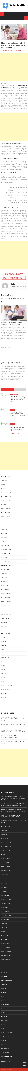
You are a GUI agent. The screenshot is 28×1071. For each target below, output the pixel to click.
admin (19, 50)
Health (13, 410)
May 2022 (4, 626)
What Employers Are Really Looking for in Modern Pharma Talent (17, 413)
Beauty (3, 641)
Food (3, 677)
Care (2, 649)
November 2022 (6, 606)
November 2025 (6, 496)
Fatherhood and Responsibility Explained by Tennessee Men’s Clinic (17, 428)
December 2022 (6, 602)
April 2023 (4, 585)
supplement (14, 394)
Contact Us (5, 1061)
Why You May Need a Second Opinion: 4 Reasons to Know (11, 323)
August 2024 (5, 529)
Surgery (4, 694)
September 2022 (6, 614)
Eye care (4, 673)
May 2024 (4, 537)
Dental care (5, 657)
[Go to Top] (24, 1064)
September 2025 (6, 500)
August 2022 (5, 618)
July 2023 (4, 573)
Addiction (4, 637)
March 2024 (5, 545)
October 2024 (5, 525)
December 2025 (6, 492)
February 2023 (6, 594)
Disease (3, 665)
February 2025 (5, 509)
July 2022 (4, 622)
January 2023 (5, 598)
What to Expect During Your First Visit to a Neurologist (12, 278)
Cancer (3, 645)
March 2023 (5, 590)
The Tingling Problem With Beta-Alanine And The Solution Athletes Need (17, 399)
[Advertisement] (14, 67)
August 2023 (5, 569)
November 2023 (6, 557)
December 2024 (6, 517)
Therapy (4, 698)
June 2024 (4, 533)
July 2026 (4, 480)
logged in (11, 298)
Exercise (4, 669)
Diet (2, 661)
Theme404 (10, 1069)
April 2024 (4, 541)
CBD (2, 653)
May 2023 (4, 581)
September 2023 (6, 565)
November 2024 (6, 521)
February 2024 (6, 549)
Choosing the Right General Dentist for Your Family (13, 274)
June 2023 (4, 577)
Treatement (5, 702)
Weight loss (5, 706)
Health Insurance (7, 686)
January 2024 (5, 553)
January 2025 (5, 513)
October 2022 (5, 610)
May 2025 (4, 505)
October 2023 (5, 561)
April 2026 (4, 488)
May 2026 (4, 484)
